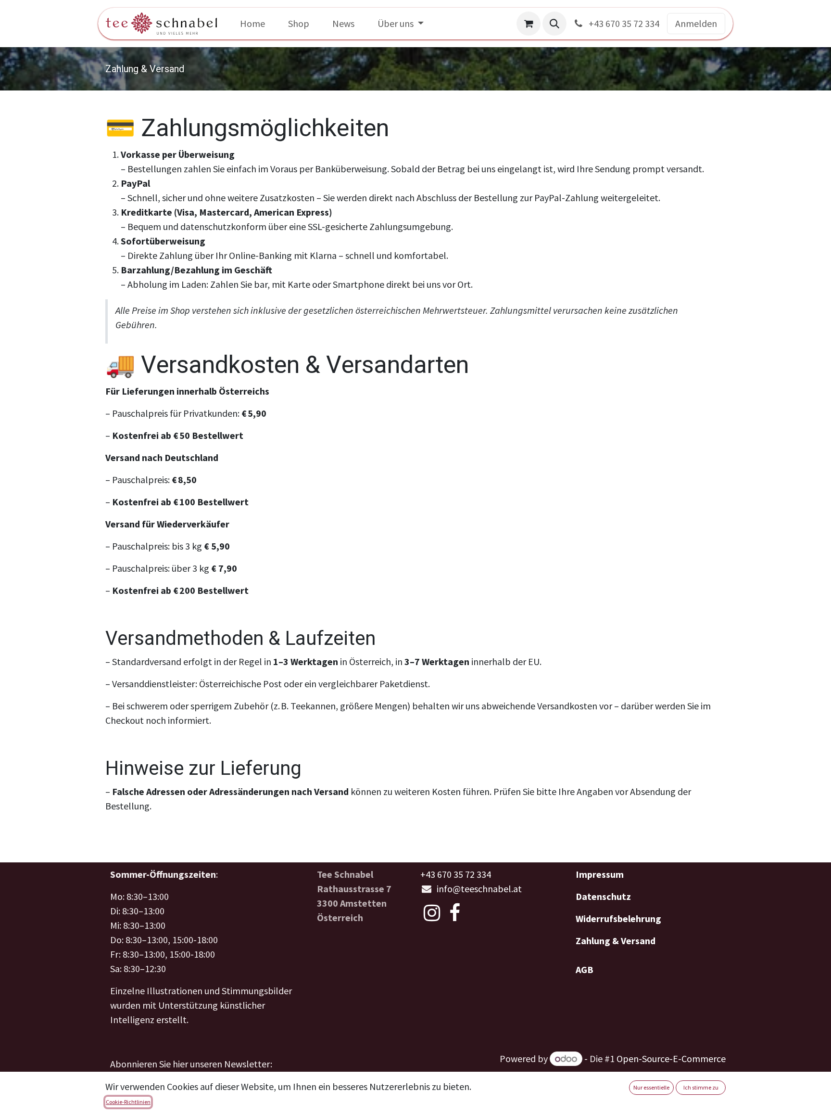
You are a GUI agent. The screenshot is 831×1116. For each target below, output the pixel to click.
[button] (554, 24)
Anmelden (696, 23)
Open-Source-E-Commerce (671, 1058)
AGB (584, 969)
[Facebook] (454, 912)
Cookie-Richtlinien (128, 1101)
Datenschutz (603, 896)
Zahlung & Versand (615, 941)
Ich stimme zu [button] (700, 1087)
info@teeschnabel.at (479, 889)
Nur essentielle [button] (651, 1087)
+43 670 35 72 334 (623, 23)
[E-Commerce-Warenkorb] (528, 24)
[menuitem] (252, 24)
